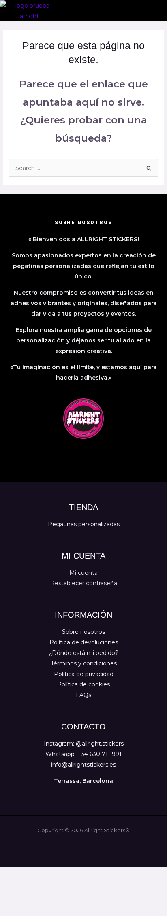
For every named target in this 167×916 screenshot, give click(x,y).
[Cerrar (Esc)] (84, 875)
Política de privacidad (83, 674)
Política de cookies (83, 684)
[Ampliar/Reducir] (11, 875)
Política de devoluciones (83, 642)
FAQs (83, 695)
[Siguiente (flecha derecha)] (35, 887)
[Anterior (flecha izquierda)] (11, 887)
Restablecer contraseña (83, 583)
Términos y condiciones (84, 663)
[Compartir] (60, 875)
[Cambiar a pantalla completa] (35, 875)
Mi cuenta (83, 572)
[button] (159, 10)
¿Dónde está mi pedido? (83, 653)
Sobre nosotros (83, 631)
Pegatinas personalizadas (84, 524)
